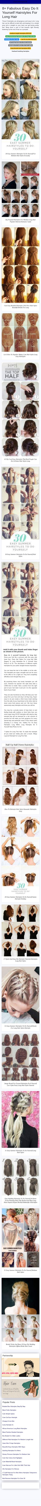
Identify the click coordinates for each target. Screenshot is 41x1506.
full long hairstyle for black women (20, 42)
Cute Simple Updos (8, 1414)
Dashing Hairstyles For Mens (11, 1450)
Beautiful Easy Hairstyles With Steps (13, 1447)
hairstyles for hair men (12, 39)
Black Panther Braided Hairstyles (12, 1432)
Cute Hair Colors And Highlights (12, 1458)
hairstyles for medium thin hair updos (20, 45)
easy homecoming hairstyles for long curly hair (20, 36)
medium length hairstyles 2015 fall (20, 33)
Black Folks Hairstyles (9, 1410)
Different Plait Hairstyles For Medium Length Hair (17, 1439)
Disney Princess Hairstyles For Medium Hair (16, 1454)
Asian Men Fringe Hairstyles (11, 1443)
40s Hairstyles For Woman (10, 1469)
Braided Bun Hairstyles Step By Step (13, 1406)
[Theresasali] (20, 1367)
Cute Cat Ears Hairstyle (9, 1417)
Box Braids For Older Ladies (11, 1436)
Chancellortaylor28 (20, 2)
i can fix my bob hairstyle (28, 39)
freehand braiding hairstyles (20, 51)
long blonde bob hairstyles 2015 (20, 48)
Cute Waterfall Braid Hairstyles (11, 1461)
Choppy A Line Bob (8, 1421)
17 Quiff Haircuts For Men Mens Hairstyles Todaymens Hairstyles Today (19, 1473)
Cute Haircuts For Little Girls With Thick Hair (16, 1465)
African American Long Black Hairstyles (14, 1428)
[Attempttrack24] (20, 1388)
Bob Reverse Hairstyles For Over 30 (13, 1478)
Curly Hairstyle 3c (7, 1425)
